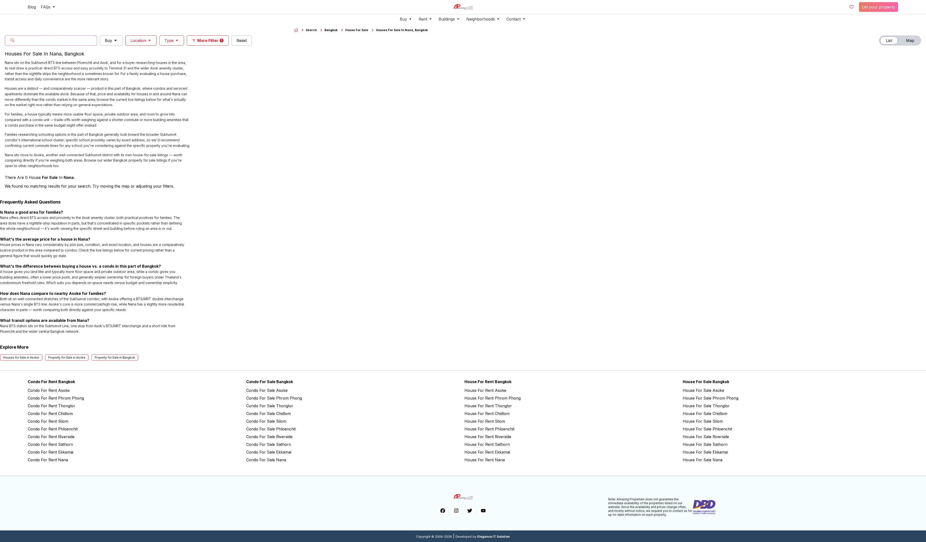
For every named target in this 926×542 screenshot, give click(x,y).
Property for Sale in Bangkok (115, 357)
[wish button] (851, 7)
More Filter (209, 40)
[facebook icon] (442, 510)
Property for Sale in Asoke (66, 357)
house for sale (356, 30)
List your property (878, 7)
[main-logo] (463, 7)
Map (910, 40)
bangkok (331, 30)
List (889, 40)
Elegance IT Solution (493, 536)
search (311, 30)
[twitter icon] (469, 510)
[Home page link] (296, 30)
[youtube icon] (483, 510)
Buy (108, 40)
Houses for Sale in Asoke (21, 357)
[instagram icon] (456, 510)
